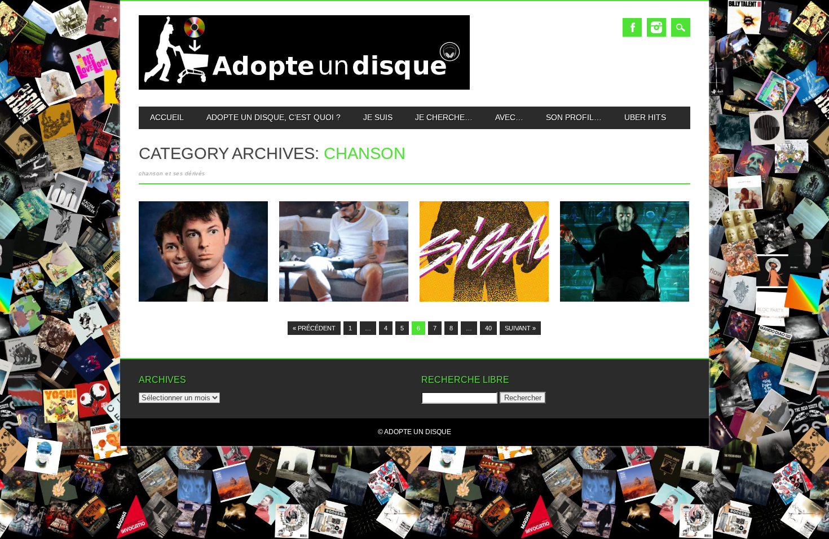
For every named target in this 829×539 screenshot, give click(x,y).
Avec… (509, 117)
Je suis (378, 117)
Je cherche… (444, 117)
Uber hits (645, 117)
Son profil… (574, 117)
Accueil (167, 117)
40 (488, 328)
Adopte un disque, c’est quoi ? (273, 117)
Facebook (632, 27)
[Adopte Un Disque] (304, 87)
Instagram (656, 27)
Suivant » (520, 328)
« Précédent (314, 328)
